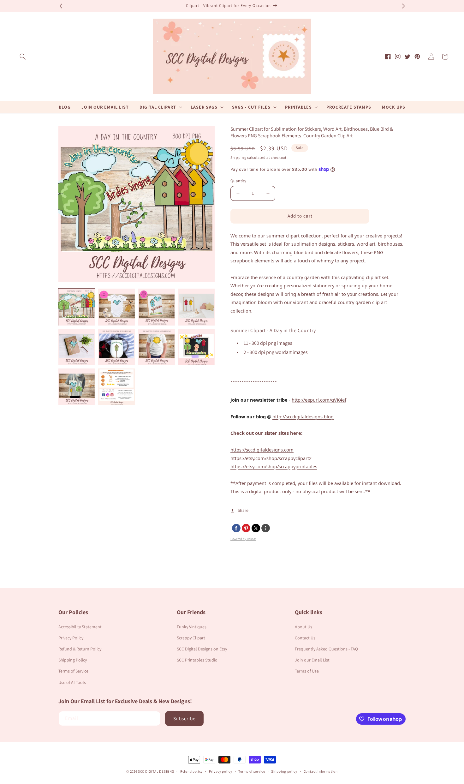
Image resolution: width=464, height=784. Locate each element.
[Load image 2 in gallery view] (116, 307)
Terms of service (251, 771)
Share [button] (243, 510)
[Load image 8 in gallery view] (196, 347)
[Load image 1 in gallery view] (76, 307)
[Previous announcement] (61, 6)
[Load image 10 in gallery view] (116, 386)
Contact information (321, 771)
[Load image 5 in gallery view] (76, 347)
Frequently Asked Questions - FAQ (326, 649)
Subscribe (184, 718)
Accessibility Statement (80, 627)
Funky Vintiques (191, 627)
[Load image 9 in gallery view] (76, 386)
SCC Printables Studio (197, 660)
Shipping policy (284, 771)
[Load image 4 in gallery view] (196, 307)
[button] (23, 56)
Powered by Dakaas (243, 539)
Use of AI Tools (72, 682)
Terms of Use (307, 671)
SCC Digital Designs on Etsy (202, 649)
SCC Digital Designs (156, 771)
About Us (303, 627)
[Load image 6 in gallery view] (116, 347)
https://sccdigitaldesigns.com (262, 449)
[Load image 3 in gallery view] (156, 307)
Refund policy (191, 771)
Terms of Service (73, 671)
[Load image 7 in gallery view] (156, 347)
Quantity (238, 180)
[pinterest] (246, 528)
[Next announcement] (403, 6)
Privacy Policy (70, 638)
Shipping (238, 157)
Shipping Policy (72, 660)
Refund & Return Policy (79, 649)
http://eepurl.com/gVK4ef (319, 400)
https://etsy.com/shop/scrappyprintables (273, 466)
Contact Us (305, 638)
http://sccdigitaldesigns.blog (303, 416)
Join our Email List (312, 660)
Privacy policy (220, 771)
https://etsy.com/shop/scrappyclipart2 (271, 458)
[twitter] (256, 528)
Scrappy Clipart (191, 638)
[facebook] (236, 528)
